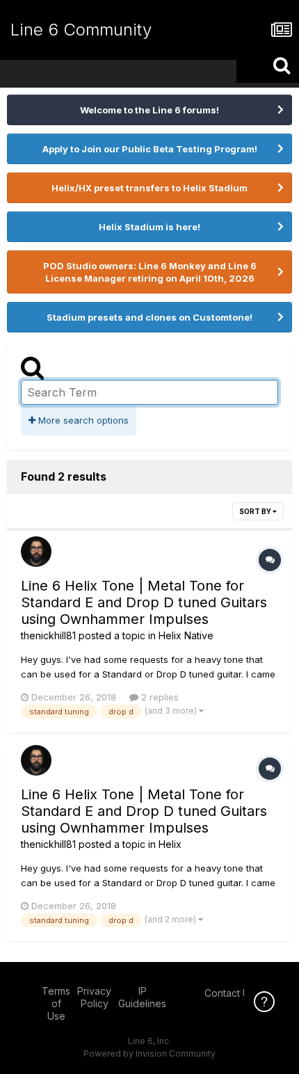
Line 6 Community (81, 29)
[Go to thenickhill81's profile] (36, 551)
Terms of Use (56, 1003)
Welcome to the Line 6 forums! (149, 109)
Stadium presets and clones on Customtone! (149, 317)
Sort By (256, 511)
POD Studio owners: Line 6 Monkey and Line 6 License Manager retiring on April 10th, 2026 (150, 272)
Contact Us (229, 993)
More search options (82, 420)
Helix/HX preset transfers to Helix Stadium (149, 187)
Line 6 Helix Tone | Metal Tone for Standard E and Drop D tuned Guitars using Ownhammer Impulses (144, 602)
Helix (170, 844)
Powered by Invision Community (149, 1053)
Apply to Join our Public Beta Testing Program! (149, 148)
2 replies (158, 697)
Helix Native (186, 635)
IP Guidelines (142, 997)
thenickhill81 (48, 635)
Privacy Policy (94, 997)
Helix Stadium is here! (149, 226)
